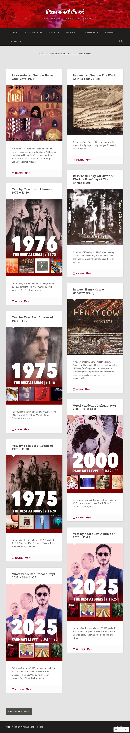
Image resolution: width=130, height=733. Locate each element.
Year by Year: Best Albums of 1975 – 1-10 (32, 319)
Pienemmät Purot (65, 11)
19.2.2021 (19, 173)
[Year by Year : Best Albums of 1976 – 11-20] (34, 237)
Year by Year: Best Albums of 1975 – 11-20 (32, 447)
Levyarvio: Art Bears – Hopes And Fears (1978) (32, 77)
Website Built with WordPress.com (24, 727)
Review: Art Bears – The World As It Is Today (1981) (95, 77)
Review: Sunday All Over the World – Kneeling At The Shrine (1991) (93, 179)
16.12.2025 (19, 689)
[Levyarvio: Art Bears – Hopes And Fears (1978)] (34, 113)
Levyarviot (72, 32)
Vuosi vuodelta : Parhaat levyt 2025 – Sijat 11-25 (33, 575)
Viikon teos (91, 32)
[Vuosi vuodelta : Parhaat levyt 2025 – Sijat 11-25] (34, 622)
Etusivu (14, 32)
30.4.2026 (80, 273)
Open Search (121, 41)
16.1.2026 (19, 558)
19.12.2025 (80, 649)
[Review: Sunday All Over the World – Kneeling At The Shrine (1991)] (95, 217)
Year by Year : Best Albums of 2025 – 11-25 (94, 535)
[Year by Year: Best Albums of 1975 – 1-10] (34, 365)
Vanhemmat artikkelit (19, 711)
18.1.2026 (80, 518)
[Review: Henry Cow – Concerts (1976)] (95, 327)
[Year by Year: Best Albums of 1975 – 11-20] (34, 494)
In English (15, 41)
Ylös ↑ (120, 727)
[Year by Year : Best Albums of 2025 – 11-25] (95, 582)
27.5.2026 (80, 160)
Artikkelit (111, 32)
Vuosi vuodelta (34, 32)
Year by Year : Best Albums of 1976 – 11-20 (33, 190)
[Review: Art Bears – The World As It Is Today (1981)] (95, 110)
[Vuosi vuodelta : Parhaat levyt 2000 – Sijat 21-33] (95, 454)
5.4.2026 (79, 389)
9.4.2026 (18, 301)
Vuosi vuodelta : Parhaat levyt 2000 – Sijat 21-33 (94, 407)
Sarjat (53, 32)
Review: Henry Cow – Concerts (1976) (88, 291)
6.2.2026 (18, 429)
